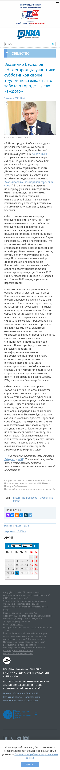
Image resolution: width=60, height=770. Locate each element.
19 (17, 569)
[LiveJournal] (26, 515)
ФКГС (16, 501)
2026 (26, 525)
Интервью (36, 684)
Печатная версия (12, 696)
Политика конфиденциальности (18, 653)
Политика (8, 669)
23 (36, 569)
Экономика (22, 669)
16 (36, 565)
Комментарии (10, 688)
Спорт (27, 672)
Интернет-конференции (36, 681)
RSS (36, 693)
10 (8, 565)
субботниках (39, 154)
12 (17, 565)
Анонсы (7, 684)
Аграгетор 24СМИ (15, 531)
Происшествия (40, 672)
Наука (15, 676)
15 (31, 565)
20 (22, 569)
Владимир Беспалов (25, 497)
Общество (35, 669)
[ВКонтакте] (12, 515)
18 (12, 569)
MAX (20, 459)
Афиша (7, 676)
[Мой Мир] (21, 515)
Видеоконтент (21, 684)
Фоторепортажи (12, 681)
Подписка (19, 693)
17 (8, 569)
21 (26, 569)
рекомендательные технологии (18, 650)
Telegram (9, 459)
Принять (30, 764)
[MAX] (8, 515)
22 (31, 569)
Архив (18, 525)
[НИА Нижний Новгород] (28, 38)
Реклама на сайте (13, 700)
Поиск (29, 693)
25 (12, 573)
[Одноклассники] (17, 515)
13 (22, 565)
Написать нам (32, 696)
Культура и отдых (13, 672)
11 (12, 565)
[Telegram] (30, 515)
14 (26, 565)
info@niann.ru (16, 624)
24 (8, 573)
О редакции (31, 700)
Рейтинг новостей (30, 688)
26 (17, 573)
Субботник (46, 497)
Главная (8, 525)
